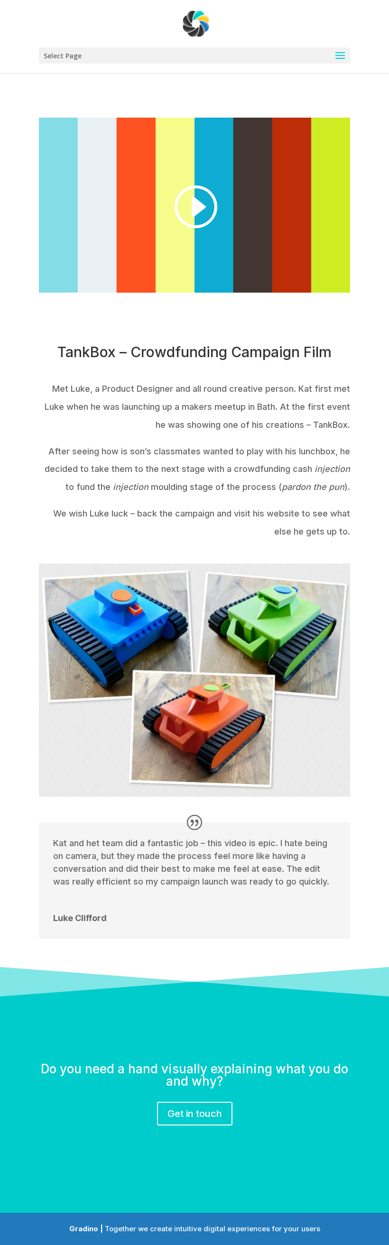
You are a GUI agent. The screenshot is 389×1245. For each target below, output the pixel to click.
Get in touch (194, 1113)
